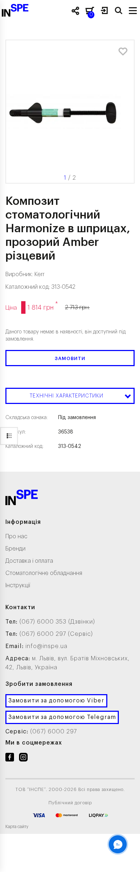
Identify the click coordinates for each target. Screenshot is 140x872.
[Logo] (21, 499)
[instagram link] (23, 758)
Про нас (16, 536)
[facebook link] (9, 758)
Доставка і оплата (29, 561)
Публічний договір (70, 803)
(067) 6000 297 (53, 731)
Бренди (15, 549)
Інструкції (17, 585)
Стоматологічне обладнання (43, 573)
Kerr (39, 274)
